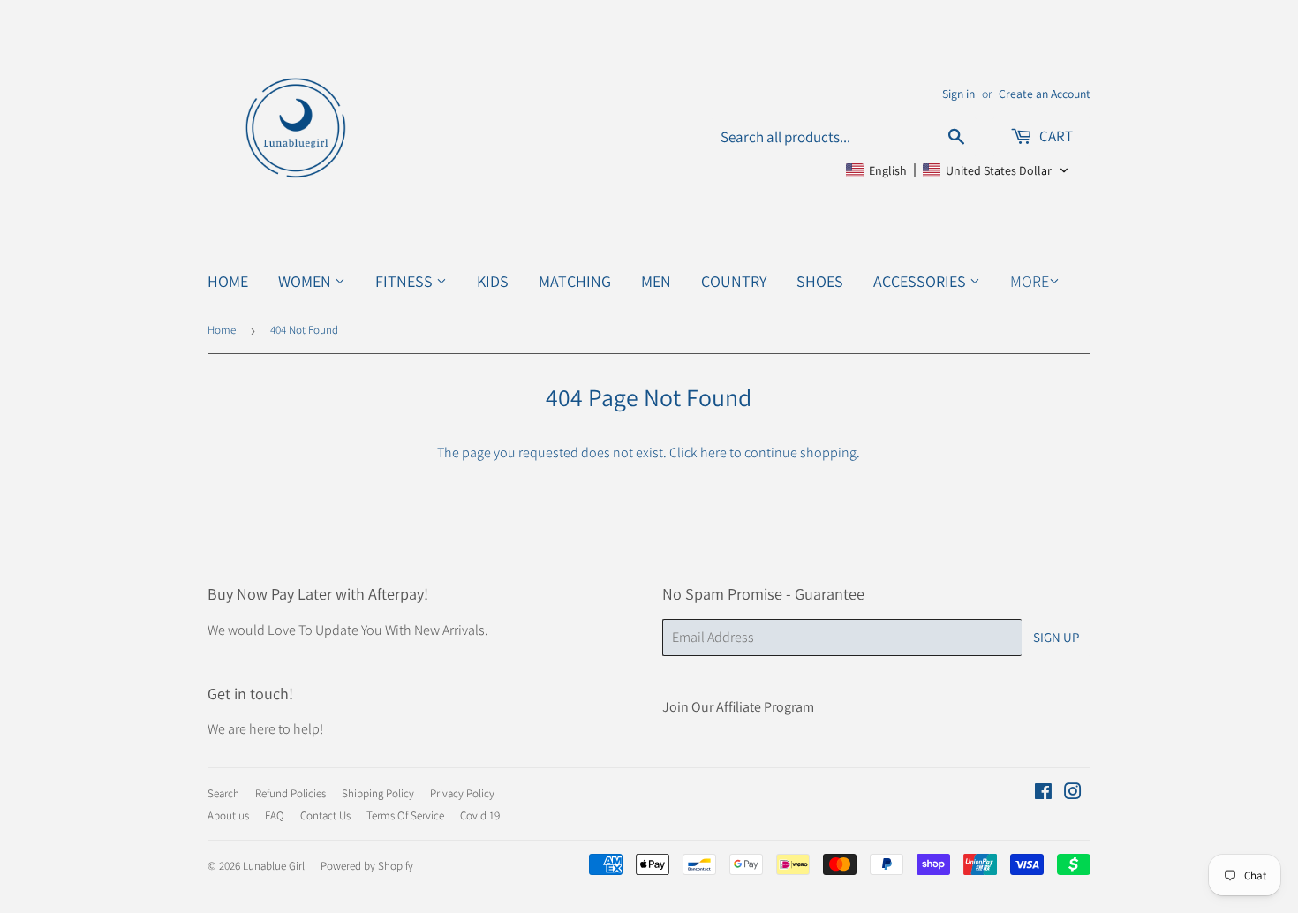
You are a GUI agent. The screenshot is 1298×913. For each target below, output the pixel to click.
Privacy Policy (462, 793)
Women (306, 281)
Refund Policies (290, 793)
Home (228, 281)
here (713, 452)
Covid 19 (480, 815)
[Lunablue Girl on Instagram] (1073, 793)
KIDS (493, 281)
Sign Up (1056, 637)
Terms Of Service (405, 815)
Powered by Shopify (367, 865)
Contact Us (325, 815)
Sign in (958, 94)
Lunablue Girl (274, 865)
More (1029, 281)
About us (228, 815)
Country (733, 281)
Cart (1055, 136)
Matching (575, 281)
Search (223, 793)
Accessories (921, 281)
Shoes (819, 281)
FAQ (274, 815)
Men (656, 281)
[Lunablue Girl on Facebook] (1043, 793)
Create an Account (1044, 94)
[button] (957, 170)
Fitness (405, 281)
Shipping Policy (378, 793)
